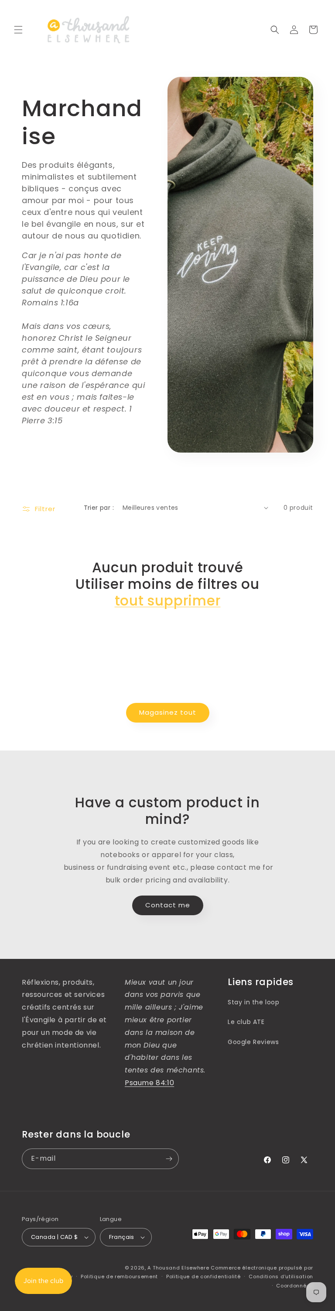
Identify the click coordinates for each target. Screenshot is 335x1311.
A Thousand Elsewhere (178, 1267)
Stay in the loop (254, 1002)
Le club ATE (246, 1021)
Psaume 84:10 (149, 1083)
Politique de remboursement (119, 1276)
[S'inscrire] (168, 1158)
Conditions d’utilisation (281, 1276)
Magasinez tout (167, 712)
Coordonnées (294, 1285)
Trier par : (99, 507)
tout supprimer (168, 600)
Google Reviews (253, 1042)
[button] (18, 29)
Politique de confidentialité (203, 1276)
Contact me (167, 905)
